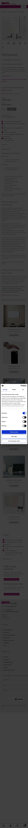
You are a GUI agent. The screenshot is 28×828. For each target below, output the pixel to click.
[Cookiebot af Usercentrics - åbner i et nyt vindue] (20, 386)
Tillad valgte (14, 436)
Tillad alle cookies (14, 432)
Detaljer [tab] (14, 389)
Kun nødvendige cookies (14, 441)
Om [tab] (23, 389)
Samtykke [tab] (5, 389)
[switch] (24, 417)
